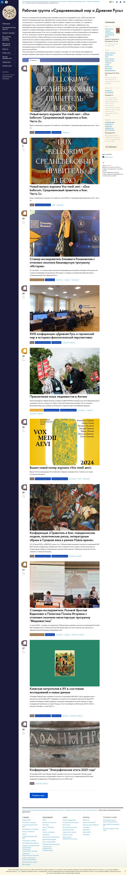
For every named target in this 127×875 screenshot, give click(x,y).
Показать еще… (38, 795)
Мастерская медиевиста (6, 44)
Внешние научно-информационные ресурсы (70, 838)
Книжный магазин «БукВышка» (91, 825)
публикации (66, 132)
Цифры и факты (26, 820)
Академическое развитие (69, 832)
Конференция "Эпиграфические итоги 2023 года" (63, 770)
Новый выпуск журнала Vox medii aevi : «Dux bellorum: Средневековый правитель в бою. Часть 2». (60, 117)
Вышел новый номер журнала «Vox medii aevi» (61, 467)
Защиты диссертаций (68, 829)
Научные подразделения (69, 820)
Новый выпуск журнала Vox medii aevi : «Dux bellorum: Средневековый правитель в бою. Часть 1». (60, 190)
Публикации (6, 24)
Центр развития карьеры (49, 839)
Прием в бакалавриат (48, 827)
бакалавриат (75, 280)
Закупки (24, 834)
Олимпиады (45, 825)
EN (113, 2)
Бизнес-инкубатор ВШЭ (48, 842)
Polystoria (5, 49)
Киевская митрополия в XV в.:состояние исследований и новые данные (57, 690)
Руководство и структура (29, 822)
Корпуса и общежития (28, 831)
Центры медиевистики (7, 57)
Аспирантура (45, 834)
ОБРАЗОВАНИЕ (47, 817)
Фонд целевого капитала (29, 840)
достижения (81, 410)
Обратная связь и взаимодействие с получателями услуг (47, 848)
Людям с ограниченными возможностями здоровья (29, 858)
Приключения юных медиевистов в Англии (58, 396)
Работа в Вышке (26, 864)
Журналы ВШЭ (87, 832)
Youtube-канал (7, 66)
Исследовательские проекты (71, 822)
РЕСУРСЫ (86, 817)
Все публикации (111, 147)
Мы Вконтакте (109, 157)
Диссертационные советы (70, 827)
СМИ (53, 205)
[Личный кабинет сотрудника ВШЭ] (120, 2)
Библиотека (86, 820)
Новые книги (6, 53)
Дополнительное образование (50, 837)
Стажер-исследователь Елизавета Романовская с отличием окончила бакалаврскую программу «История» (62, 262)
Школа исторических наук (90, 810)
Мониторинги (66, 825)
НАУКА (65, 817)
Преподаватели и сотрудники (30, 829)
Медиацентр (86, 829)
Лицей (44, 820)
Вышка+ (44, 829)
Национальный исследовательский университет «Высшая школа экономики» (43, 810)
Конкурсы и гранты (68, 834)
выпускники (59, 280)
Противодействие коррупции (30, 843)
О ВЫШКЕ (25, 817)
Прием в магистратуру (48, 832)
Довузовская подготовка (49, 822)
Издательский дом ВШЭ (89, 822)
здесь (104, 869)
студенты (67, 280)
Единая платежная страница (29, 862)
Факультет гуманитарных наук (73, 810)
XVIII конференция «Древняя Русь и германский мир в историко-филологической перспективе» (62, 335)
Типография (86, 827)
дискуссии (65, 716)
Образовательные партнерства (51, 844)
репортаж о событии (69, 342)
